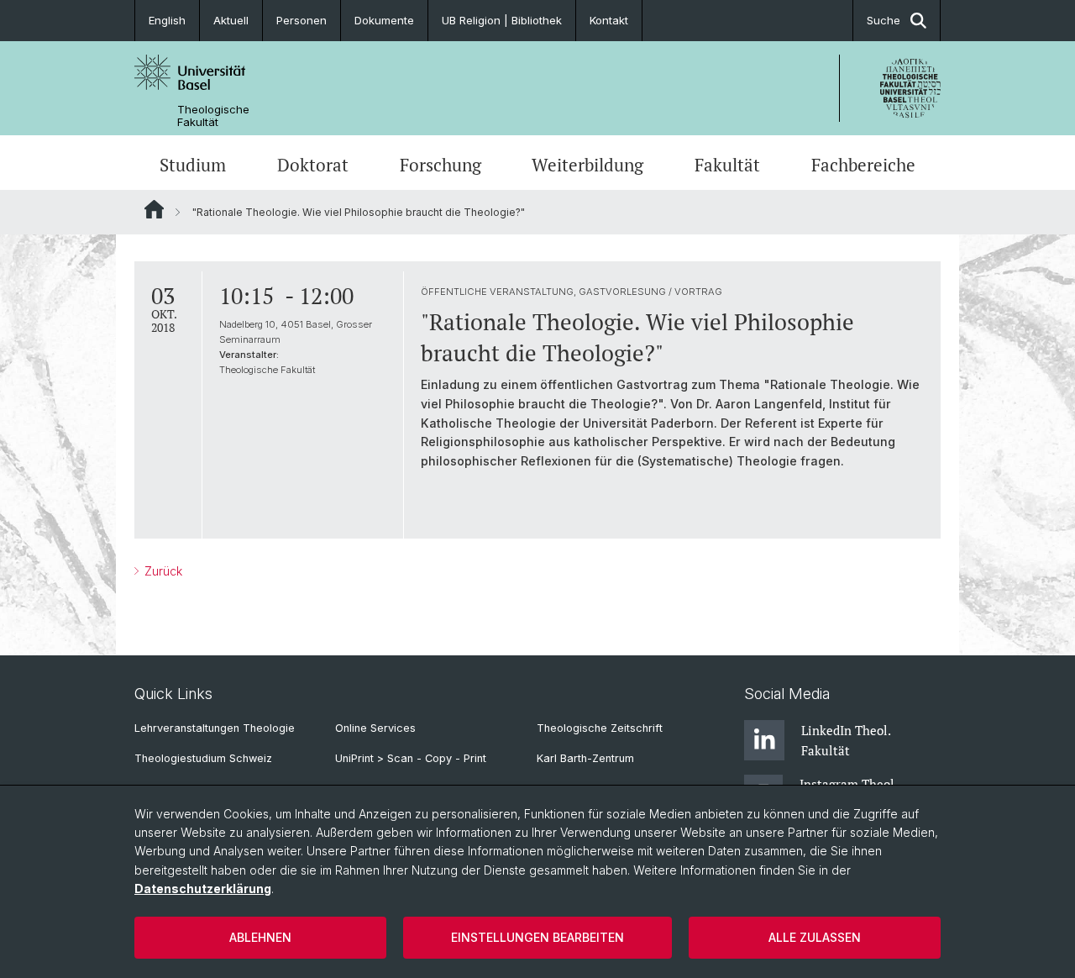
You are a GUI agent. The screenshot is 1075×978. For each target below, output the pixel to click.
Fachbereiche (863, 164)
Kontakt (609, 20)
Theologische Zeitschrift (600, 728)
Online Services (375, 728)
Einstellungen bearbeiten (537, 937)
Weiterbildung (587, 164)
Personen (301, 20)
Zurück (161, 571)
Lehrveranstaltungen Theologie (214, 728)
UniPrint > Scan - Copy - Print (410, 758)
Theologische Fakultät (213, 116)
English (167, 20)
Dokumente (384, 20)
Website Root (154, 209)
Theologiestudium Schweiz (203, 758)
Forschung (440, 164)
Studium (193, 164)
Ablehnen (260, 937)
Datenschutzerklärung (202, 888)
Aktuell (231, 20)
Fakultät (727, 164)
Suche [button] (883, 20)
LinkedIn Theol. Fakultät (845, 740)
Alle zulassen (814, 937)
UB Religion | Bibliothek (502, 20)
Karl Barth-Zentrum (585, 758)
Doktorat (313, 164)
